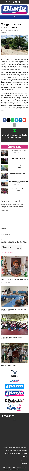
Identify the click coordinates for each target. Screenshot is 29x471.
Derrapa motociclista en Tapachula (18, 173)
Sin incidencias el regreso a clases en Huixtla (18, 181)
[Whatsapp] (22, 2)
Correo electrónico (6, 234)
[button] (14, 17)
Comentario (4, 210)
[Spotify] (19, 2)
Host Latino (22, 469)
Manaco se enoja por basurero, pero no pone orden (14, 280)
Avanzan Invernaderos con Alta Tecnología (14, 309)
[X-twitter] (10, 2)
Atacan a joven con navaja (18, 158)
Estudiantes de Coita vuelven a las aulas (18, 189)
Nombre (3, 228)
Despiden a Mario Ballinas (9, 365)
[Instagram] (13, 2)
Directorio (24, 461)
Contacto (24, 464)
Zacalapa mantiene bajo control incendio (18, 166)
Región (4, 32)
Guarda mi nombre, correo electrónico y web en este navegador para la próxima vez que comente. (14, 242)
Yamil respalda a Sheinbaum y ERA (11, 337)
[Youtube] (16, 2)
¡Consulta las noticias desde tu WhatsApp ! (14, 136)
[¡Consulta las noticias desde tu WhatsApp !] (14, 130)
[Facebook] (6, 2)
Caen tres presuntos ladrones (18, 150)
